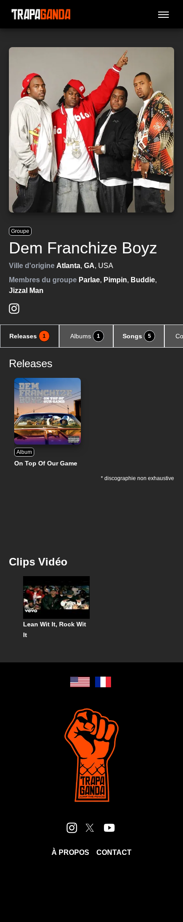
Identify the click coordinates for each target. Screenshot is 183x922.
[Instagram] (14, 308)
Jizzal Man (26, 290)
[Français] (103, 682)
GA (89, 265)
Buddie (143, 280)
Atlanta (68, 265)
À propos (70, 852)
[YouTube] (109, 827)
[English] (80, 682)
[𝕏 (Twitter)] (89, 827)
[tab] (29, 336)
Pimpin (115, 280)
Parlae (89, 280)
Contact (113, 852)
